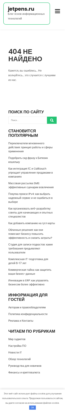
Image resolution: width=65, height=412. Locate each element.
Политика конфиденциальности (28, 314)
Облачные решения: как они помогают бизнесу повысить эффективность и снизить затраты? (30, 234)
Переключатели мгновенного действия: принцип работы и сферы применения (30, 147)
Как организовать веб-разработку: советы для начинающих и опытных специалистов (30, 212)
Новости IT (15, 352)
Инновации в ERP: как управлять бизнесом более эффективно (28, 282)
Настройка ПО (17, 346)
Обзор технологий (19, 359)
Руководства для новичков (25, 366)
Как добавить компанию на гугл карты (31, 223)
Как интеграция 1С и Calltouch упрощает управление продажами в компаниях (30, 173)
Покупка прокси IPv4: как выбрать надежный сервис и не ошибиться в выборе (30, 198)
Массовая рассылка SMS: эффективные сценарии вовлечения (31, 185)
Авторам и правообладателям (27, 307)
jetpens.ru (21, 9)
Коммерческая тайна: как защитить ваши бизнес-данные (29, 272)
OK (32, 407)
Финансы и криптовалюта (24, 372)
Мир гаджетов (17, 339)
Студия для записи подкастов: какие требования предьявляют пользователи (30, 248)
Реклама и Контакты (20, 321)
